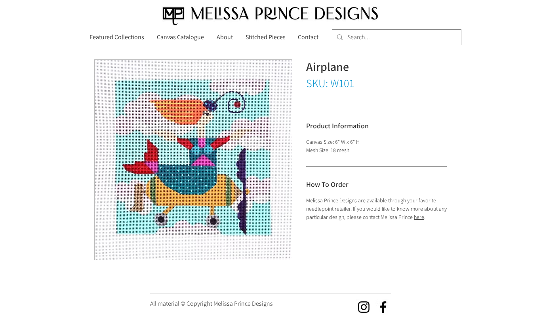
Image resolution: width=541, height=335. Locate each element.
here (419, 217)
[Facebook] (383, 307)
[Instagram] (363, 307)
